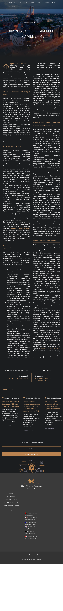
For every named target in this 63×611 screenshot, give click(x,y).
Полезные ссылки (11, 499)
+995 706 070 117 (32, 536)
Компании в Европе (31, 22)
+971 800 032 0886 (32, 513)
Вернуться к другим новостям (16, 370)
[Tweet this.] (59, 370)
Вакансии (11, 496)
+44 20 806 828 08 (32, 527)
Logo (31, 485)
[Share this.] (55, 370)
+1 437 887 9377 (31, 517)
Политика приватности (11, 505)
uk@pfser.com (29, 529)
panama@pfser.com (30, 524)
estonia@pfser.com (30, 533)
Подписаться (31, 454)
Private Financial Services (20, 228)
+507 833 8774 (31, 522)
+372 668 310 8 (31, 531)
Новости (11, 493)
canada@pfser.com (30, 519)
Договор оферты (11, 502)
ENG (51, 7)
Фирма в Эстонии (18, 63)
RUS (55, 7)
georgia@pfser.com (30, 538)
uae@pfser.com (29, 515)
